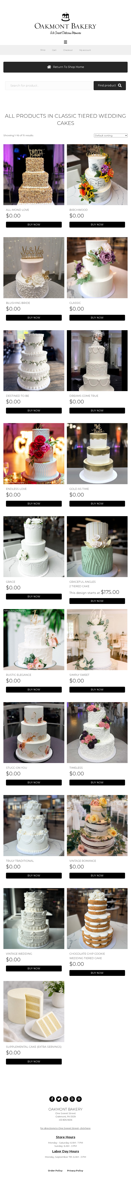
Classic (75, 303)
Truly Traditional (20, 860)
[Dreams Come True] (97, 360)
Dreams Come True (83, 395)
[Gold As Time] (97, 453)
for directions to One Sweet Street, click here (65, 1128)
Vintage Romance (82, 860)
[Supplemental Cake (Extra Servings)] (33, 1011)
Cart (54, 50)
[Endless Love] (33, 453)
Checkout (68, 50)
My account (85, 50)
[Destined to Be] (33, 360)
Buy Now (33, 224)
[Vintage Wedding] (33, 918)
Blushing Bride (18, 303)
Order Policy (55, 1170)
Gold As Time (79, 489)
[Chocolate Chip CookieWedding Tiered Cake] (97, 918)
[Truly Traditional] (33, 825)
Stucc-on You (16, 767)
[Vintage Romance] (97, 825)
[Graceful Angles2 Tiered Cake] (97, 546)
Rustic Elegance (18, 674)
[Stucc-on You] (33, 732)
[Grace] (33, 546)
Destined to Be (17, 395)
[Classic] (97, 267)
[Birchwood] (97, 174)
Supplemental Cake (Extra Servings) (34, 1046)
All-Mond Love (17, 209)
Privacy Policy (75, 1170)
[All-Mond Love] (33, 174)
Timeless (76, 767)
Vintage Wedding (19, 953)
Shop (42, 50)
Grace (10, 581)
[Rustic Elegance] (33, 639)
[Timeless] (97, 732)
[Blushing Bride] (33, 267)
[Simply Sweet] (97, 639)
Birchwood (78, 209)
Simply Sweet (79, 674)
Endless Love (16, 489)
